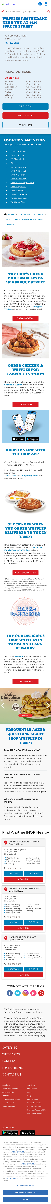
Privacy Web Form (34, 1106)
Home (11, 214)
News (29, 1092)
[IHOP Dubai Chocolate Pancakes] (25, 705)
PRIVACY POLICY (12, 1178)
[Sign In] (40, 4)
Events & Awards (34, 1103)
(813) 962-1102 (13, 917)
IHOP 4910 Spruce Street (29, 219)
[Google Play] (10, 1132)
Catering (34, 873)
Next (48, 705)
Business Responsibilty (36, 1110)
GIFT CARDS (11, 1054)
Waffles (9, 224)
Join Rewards (26, 681)
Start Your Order (25, 573)
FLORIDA (39, 214)
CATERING (9, 1047)
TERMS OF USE (18, 1152)
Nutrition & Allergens (35, 1113)
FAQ (29, 1096)
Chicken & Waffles (13, 385)
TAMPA (8, 219)
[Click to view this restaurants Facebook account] (10, 993)
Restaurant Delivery (10, 1089)
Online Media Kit (8, 1106)
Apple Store (10, 475)
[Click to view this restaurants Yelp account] (41, 993)
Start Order (26, 115)
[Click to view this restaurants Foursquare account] (33, 993)
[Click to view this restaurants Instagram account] (25, 993)
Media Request (8, 1103)
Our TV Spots (32, 1099)
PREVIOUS (3, 705)
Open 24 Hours (16, 844)
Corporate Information (11, 1099)
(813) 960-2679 (14, 964)
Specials (5, 1096)
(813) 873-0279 (14, 868)
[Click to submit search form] (48, 11)
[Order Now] (46, 4)
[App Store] (27, 1132)
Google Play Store (29, 475)
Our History (32, 1089)
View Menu (25, 124)
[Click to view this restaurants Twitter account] (17, 993)
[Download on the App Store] (18, 439)
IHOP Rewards (7, 1092)
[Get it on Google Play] (32, 439)
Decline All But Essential (25, 1192)
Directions (25, 106)
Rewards (19, 656)
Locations (25, 214)
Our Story (31, 1085)
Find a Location (25, 318)
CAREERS (9, 1061)
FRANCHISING (12, 1068)
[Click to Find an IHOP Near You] (3, 11)
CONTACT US (11, 1074)
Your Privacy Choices (25, 1185)
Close (25, 1199)
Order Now (25, 404)
